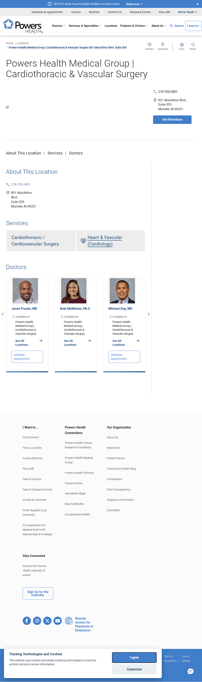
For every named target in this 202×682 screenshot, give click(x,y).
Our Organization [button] (119, 427)
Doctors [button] (57, 26)
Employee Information (120, 499)
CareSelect (113, 510)
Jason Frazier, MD (24, 308)
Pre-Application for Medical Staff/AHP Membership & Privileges (37, 530)
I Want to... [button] (30, 427)
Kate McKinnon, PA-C (75, 308)
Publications (114, 479)
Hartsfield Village (75, 493)
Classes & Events (140, 12)
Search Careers (32, 479)
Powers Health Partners (79, 472)
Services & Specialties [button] (83, 26)
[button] (190, 671)
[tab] (38, 427)
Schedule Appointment (22, 356)
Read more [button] (132, 4)
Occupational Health (77, 514)
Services (55, 153)
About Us (112, 437)
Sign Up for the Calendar (38, 593)
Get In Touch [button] (186, 12)
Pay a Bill (164, 12)
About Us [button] (158, 26)
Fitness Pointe (73, 483)
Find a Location (32, 447)
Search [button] (179, 26)
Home (9, 43)
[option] (27, 323)
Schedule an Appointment (47, 12)
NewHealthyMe (74, 503)
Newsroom (113, 447)
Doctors (76, 153)
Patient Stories (116, 458)
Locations (23, 43)
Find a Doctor (31, 437)
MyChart (94, 12)
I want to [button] (192, 26)
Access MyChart (33, 458)
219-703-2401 (168, 92)
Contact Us (115, 12)
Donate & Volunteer (34, 499)
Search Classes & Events (37, 489)
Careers (76, 12)
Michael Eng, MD (120, 308)
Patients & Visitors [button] (132, 26)
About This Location (23, 153)
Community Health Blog (121, 468)
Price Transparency (118, 489)
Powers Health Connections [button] (75, 430)
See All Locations (21, 342)
